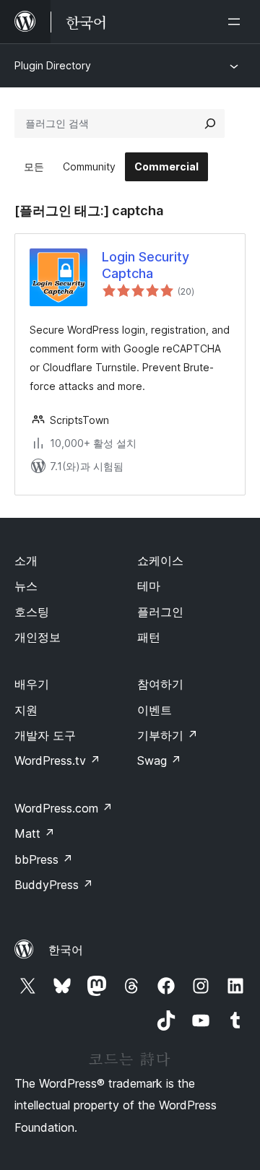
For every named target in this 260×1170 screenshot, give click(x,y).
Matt (34, 833)
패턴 (148, 637)
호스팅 (31, 611)
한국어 (65, 949)
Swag (159, 760)
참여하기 (160, 684)
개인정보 (37, 637)
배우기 (31, 684)
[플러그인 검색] (210, 123)
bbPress (43, 859)
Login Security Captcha (145, 265)
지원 (26, 710)
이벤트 (154, 710)
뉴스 (26, 585)
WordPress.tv (57, 760)
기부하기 (167, 735)
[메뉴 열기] (237, 21)
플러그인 (160, 611)
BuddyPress (53, 885)
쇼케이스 (160, 560)
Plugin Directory (52, 65)
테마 (148, 585)
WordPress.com (63, 808)
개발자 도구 (45, 735)
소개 (26, 560)
